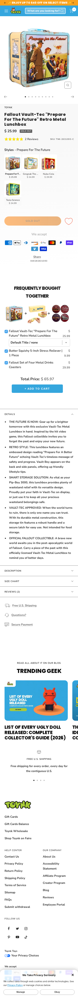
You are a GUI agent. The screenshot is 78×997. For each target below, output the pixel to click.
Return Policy (14, 871)
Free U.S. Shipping (24, 605)
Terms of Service (15, 885)
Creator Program (54, 883)
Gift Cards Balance (17, 824)
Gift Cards (11, 817)
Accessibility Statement (51, 866)
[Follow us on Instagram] (26, 928)
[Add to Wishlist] (69, 221)
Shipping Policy (15, 878)
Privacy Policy (14, 864)
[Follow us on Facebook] (9, 928)
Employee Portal (54, 905)
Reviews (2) (12, 591)
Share (37, 257)
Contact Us (12, 856)
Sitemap (10, 892)
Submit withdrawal (17, 907)
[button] (71, 11)
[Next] (72, 96)
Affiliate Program (54, 876)
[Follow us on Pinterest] (9, 937)
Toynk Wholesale (16, 831)
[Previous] (5, 96)
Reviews (48, 897)
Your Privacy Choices (25, 955)
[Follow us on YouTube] (17, 937)
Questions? (18, 615)
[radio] (12, 167)
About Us (49, 856)
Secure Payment (22, 624)
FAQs (8, 900)
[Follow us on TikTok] (26, 937)
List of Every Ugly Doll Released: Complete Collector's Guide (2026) (35, 732)
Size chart (12, 581)
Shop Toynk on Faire (18, 838)
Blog (46, 890)
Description (13, 570)
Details (10, 414)
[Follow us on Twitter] (17, 928)
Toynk (8, 107)
